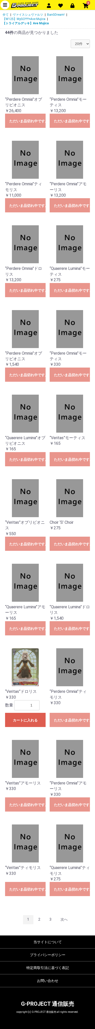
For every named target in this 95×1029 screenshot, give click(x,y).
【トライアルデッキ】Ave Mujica (26, 23)
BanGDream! (56, 14)
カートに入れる (25, 720)
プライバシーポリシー (47, 955)
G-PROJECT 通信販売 (47, 1004)
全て (6, 14)
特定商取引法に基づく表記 (47, 968)
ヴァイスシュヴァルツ (28, 14)
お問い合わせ (47, 981)
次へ (64, 919)
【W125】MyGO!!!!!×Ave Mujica (24, 19)
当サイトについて (47, 942)
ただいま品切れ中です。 (27, 121)
